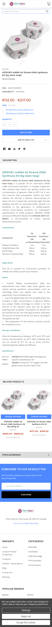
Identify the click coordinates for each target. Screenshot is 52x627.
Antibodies (33, 552)
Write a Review (8, 79)
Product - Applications (12, 563)
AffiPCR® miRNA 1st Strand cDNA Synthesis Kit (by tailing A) (13, 424)
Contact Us (7, 572)
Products (6, 559)
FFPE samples (34, 560)
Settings (26, 610)
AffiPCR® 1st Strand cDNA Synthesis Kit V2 (39, 422)
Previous (43, 382)
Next (49, 382)
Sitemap (6, 577)
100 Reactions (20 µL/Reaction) (20, 113)
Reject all (26, 616)
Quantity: (7, 119)
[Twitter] (19, 149)
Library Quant (34, 565)
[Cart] (48, 4)
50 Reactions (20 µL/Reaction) (19, 110)
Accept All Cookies (26, 622)
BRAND (5, 595)
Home (4, 547)
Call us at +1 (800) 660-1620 (26, 523)
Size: (9, 105)
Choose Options (13, 416)
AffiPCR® (32, 547)
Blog (4, 568)
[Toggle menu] (4, 4)
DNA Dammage (35, 556)
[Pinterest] (24, 149)
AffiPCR (30, 595)
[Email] (9, 149)
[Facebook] (4, 149)
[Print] (14, 149)
